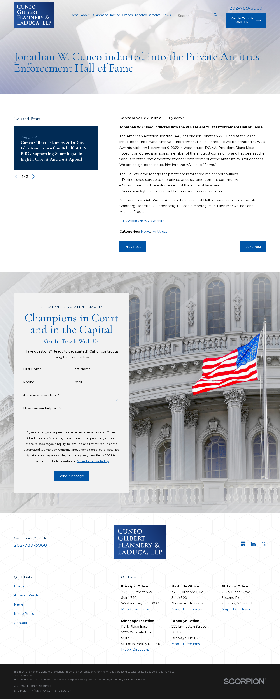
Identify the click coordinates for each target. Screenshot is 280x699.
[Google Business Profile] (243, 543)
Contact (20, 623)
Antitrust (160, 231)
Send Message (71, 476)
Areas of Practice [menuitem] (108, 15)
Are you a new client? (41, 395)
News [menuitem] (167, 15)
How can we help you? (42, 408)
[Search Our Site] (215, 14)
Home (19, 586)
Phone (28, 382)
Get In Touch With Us (242, 20)
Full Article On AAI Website (141, 221)
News (145, 231)
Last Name (82, 369)
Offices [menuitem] (127, 15)
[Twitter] (263, 543)
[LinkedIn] (253, 543)
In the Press (24, 613)
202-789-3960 (245, 8)
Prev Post (132, 246)
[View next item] (33, 176)
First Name (32, 369)
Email (77, 382)
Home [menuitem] (74, 15)
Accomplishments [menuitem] (147, 15)
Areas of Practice (28, 595)
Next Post (253, 246)
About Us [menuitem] (87, 15)
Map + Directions (135, 609)
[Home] (34, 15)
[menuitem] (20, 690)
